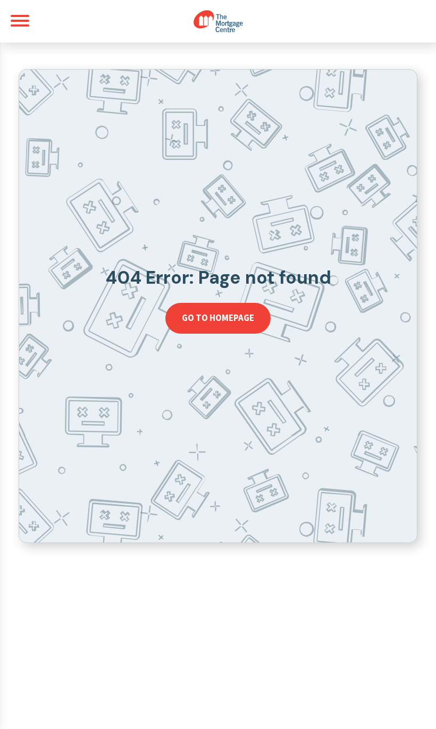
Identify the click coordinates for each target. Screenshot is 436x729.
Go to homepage (218, 318)
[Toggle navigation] (20, 20)
